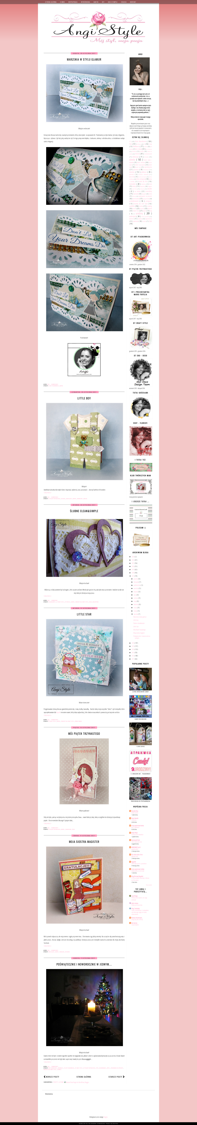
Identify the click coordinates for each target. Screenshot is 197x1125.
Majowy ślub (134, 856)
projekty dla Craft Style (82, 602)
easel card (138, 167)
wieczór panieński (145, 216)
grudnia (136, 579)
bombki (142, 151)
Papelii (58, 712)
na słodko (138, 191)
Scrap (150, 144)
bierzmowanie (149, 149)
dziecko (63, 498)
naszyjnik (144, 194)
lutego (135, 611)
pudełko (132, 206)
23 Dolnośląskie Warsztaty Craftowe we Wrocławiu (140, 879)
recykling (149, 206)
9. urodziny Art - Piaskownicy (140, 774)
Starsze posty (115, 1076)
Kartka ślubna (134, 813)
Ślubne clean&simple (84, 511)
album (146, 147)
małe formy (135, 189)
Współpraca (72, 2)
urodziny (140, 213)
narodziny (80, 498)
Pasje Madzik (134, 818)
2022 (133, 560)
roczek (85, 498)
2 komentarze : (55, 719)
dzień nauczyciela (140, 165)
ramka (141, 206)
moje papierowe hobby (137, 869)
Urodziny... (134, 820)
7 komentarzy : (55, 1066)
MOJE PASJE (134, 833)
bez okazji (138, 149)
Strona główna (51, 2)
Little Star (84, 614)
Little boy (84, 398)
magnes (150, 186)
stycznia (136, 614)
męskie (149, 188)
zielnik (144, 221)
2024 (133, 557)
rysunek (67, 952)
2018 (133, 573)
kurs (151, 184)
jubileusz (144, 172)
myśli (108, 1068)
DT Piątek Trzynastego (54, 498)
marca (135, 607)
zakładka (140, 219)
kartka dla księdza (143, 177)
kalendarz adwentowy (144, 174)
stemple (59, 1069)
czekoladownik (148, 154)
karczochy (132, 177)
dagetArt (133, 862)
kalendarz (132, 174)
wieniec (131, 219)
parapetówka (146, 199)
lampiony (142, 186)
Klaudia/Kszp (134, 811)
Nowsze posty (52, 1076)
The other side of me (137, 854)
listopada (136, 582)
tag (151, 211)
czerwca (136, 598)
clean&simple (52, 602)
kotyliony (143, 184)
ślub (90, 602)
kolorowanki (102, 1068)
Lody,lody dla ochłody (137, 919)
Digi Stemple (112, 2)
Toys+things (134, 896)
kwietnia (136, 604)
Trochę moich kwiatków (137, 834)
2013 (133, 652)
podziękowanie (134, 201)
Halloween (139, 144)
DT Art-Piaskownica (53, 386)
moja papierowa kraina (137, 825)
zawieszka (136, 221)
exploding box (148, 167)
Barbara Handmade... (137, 918)
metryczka (142, 189)
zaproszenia (149, 219)
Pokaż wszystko (149, 885)
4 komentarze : (55, 384)
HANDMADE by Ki (135, 847)
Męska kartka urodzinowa (137, 871)
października (137, 585)
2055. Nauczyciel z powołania (138, 863)
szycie (145, 211)
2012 (133, 656)
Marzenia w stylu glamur (84, 59)
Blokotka (114, 1123)
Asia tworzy (134, 923)
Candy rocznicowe (141, 719)
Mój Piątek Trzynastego (84, 733)
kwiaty (134, 186)
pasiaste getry (134, 849)
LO (144, 144)
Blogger (105, 1117)
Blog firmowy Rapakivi (137, 876)
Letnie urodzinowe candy (140, 692)
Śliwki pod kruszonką (136, 905)
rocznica (142, 208)
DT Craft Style (60, 602)
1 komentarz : (54, 600)
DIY (103, 2)
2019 (133, 569)
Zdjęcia (124, 2)
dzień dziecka (141, 162)
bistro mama (134, 903)
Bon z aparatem (135, 827)
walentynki (96, 602)
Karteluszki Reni (135, 840)
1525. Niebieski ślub (136, 842)
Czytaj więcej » (47, 492)
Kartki (96, 2)
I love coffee (141, 746)
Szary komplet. (135, 925)
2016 (133, 643)
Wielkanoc (136, 146)
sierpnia (136, 592)
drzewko (146, 157)
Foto (97, 1068)
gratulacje (69, 498)
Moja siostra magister (84, 842)
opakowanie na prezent (117, 1068)
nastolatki (136, 194)
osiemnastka (136, 198)
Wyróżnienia (85, 2)
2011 (133, 659)
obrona (134, 196)
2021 (133, 563)
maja (135, 601)
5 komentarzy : (55, 828)
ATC (130, 141)
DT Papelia (67, 602)
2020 (133, 566)
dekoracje (60, 1068)
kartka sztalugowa (141, 179)
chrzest (137, 153)
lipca (135, 595)
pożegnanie (149, 201)
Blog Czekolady (135, 908)
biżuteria (134, 151)
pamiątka (62, 952)
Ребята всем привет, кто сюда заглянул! (139, 899)
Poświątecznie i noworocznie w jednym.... (84, 964)
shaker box (68, 829)
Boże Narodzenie (52, 1068)
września (136, 588)
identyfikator (146, 170)
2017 (133, 576)
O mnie (62, 2)
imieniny (132, 172)
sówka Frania (78, 721)
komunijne (132, 183)
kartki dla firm (143, 181)
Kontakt (133, 2)
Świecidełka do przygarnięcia (140, 801)
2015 (133, 646)
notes (150, 194)
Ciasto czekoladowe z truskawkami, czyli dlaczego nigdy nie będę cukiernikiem (140, 912)
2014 (133, 649)
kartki (61, 386)
